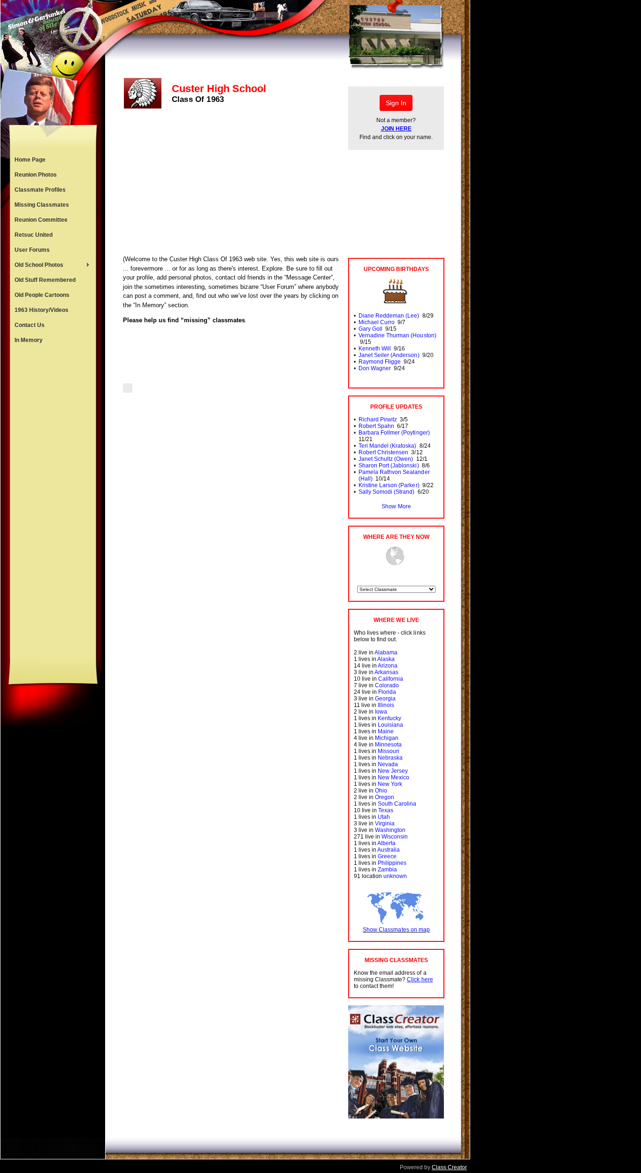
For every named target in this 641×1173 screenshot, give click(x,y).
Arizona (387, 665)
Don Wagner (375, 368)
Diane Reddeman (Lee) (389, 315)
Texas (385, 810)
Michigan (386, 738)
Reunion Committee (41, 220)
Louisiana (390, 725)
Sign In (396, 103)
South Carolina (397, 803)
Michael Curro (377, 322)
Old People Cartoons (42, 295)
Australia (388, 850)
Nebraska (390, 757)
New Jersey (393, 771)
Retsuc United (34, 235)
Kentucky (389, 718)
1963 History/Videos (42, 310)
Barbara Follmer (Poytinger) (394, 432)
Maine (386, 731)
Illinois (386, 705)
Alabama (385, 652)
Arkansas (386, 672)
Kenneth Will (375, 348)
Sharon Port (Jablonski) (389, 465)
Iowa (381, 711)
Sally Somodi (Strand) (386, 492)
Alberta (386, 843)
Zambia (387, 869)
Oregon (384, 797)
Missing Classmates (42, 205)
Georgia (385, 698)
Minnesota (388, 744)
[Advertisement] (53, 503)
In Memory (29, 340)
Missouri (388, 751)
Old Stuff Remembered (45, 280)
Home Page (30, 159)
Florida (387, 692)
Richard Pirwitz (378, 419)
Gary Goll (370, 329)
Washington (390, 830)
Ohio (381, 790)
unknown (395, 876)
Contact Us (30, 325)
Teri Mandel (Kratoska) (387, 446)
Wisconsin (395, 836)
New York (390, 784)
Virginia (385, 823)
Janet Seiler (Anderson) (389, 355)
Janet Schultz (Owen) (386, 459)
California (390, 679)
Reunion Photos (36, 174)
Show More (396, 506)
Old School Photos (36, 266)
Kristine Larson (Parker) (389, 485)
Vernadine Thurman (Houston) (397, 335)
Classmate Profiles (40, 189)
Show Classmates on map (396, 929)
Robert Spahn (376, 426)
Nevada (388, 764)
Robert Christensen (383, 452)
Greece (387, 856)
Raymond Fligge (380, 361)
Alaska (386, 659)
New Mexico (393, 777)
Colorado (387, 685)
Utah (384, 817)
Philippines (392, 863)
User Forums (32, 250)
